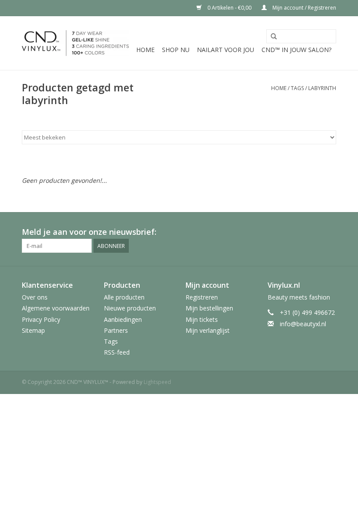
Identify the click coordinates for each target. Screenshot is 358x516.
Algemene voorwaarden (56, 308)
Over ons (35, 297)
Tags (297, 88)
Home (145, 49)
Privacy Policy (41, 319)
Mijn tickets (202, 319)
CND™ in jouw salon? (296, 49)
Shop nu (175, 49)
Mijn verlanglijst (208, 330)
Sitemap (33, 330)
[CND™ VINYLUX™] (75, 43)
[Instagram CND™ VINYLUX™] (329, 232)
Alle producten (124, 297)
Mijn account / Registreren (303, 7)
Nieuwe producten (130, 308)
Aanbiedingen (123, 319)
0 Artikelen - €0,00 (229, 7)
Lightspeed (157, 382)
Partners (116, 330)
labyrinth (322, 88)
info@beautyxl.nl (303, 324)
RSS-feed (117, 352)
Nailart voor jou (225, 49)
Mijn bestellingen (209, 308)
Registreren (202, 297)
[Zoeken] (273, 36)
